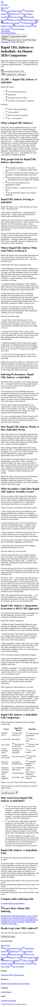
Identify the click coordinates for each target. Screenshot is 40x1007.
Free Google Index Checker (12, 11)
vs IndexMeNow (19, 903)
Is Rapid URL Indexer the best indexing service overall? (18, 859)
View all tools (5, 31)
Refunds (13, 1000)
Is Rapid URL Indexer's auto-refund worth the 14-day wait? (20, 893)
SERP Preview (14, 14)
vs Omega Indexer (7, 903)
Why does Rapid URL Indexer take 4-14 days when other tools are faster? (19, 889)
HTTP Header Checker (23, 26)
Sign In (19, 40)
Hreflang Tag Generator (11, 23)
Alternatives (5, 42)
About (3, 992)
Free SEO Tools (11, 975)
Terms (3, 1000)
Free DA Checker (18, 29)
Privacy (7, 1000)
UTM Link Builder (28, 23)
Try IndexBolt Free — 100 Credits (14, 75)
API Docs (9, 33)
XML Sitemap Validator (31, 20)
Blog (14, 33)
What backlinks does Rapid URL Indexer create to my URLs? (20, 885)
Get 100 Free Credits (29, 40)
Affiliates (8, 992)
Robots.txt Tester (14, 20)
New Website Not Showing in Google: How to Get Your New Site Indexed (18, 919)
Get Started (20, 975)
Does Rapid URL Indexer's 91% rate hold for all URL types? (20, 882)
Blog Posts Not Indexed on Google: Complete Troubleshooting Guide (19, 922)
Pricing (3, 33)
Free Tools (4, 8)
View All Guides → (11, 924)
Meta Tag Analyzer (16, 17)
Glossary (19, 983)
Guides (13, 983)
